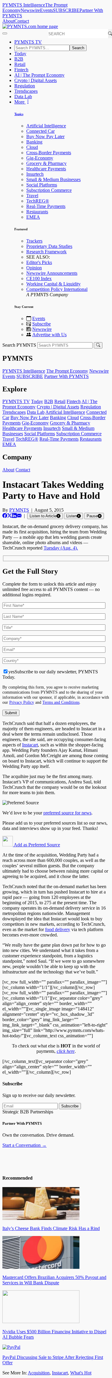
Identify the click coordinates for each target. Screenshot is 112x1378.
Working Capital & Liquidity (53, 283)
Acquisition (39, 1372)
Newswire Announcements (51, 273)
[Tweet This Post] (9, 515)
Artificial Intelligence (46, 125)
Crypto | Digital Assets (35, 80)
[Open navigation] (4, 33)
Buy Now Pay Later (45, 136)
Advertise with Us (49, 334)
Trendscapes (26, 91)
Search (78, 48)
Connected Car (40, 131)
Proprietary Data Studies (49, 246)
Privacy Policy (21, 702)
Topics (18, 114)
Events (46, 10)
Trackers (34, 240)
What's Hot (80, 1372)
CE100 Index (39, 278)
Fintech (21, 69)
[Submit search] (98, 345)
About (8, 21)
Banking (34, 141)
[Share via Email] (19, 515)
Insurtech (35, 174)
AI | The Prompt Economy (39, 75)
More (20, 101)
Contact (21, 21)
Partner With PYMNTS (66, 376)
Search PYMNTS (19, 345)
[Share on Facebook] (4, 515)
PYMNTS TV (28, 41)
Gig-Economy (39, 158)
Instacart (30, 744)
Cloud (32, 147)
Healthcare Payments (46, 168)
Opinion (34, 267)
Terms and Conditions (60, 702)
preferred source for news (67, 812)
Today (20, 53)
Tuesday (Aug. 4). (61, 547)
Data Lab (23, 96)
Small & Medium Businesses (53, 179)
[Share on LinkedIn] (14, 515)
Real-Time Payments (45, 206)
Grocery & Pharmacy (46, 163)
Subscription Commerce (49, 190)
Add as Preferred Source (36, 844)
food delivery (57, 929)
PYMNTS (19, 510)
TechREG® (37, 200)
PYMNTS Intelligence (23, 4)
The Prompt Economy (67, 371)
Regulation (24, 85)
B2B (18, 58)
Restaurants (37, 211)
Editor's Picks (39, 262)
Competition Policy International (57, 289)
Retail (19, 64)
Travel (32, 195)
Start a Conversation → (24, 1145)
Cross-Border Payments (48, 152)
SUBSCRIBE (66, 10)
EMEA (33, 217)
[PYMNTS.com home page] (30, 26)
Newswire (30, 10)
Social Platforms (41, 184)
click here (66, 1051)
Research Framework (46, 251)
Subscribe (41, 323)
